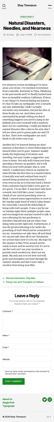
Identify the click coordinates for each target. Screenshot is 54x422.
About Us (7, 399)
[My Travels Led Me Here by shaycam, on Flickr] (27, 63)
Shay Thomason (27, 5)
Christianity (27, 17)
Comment (8, 311)
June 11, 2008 (26, 34)
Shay (11, 34)
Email (6, 347)
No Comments (44, 34)
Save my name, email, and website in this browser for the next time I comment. (27, 372)
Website (6, 359)
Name (6, 335)
